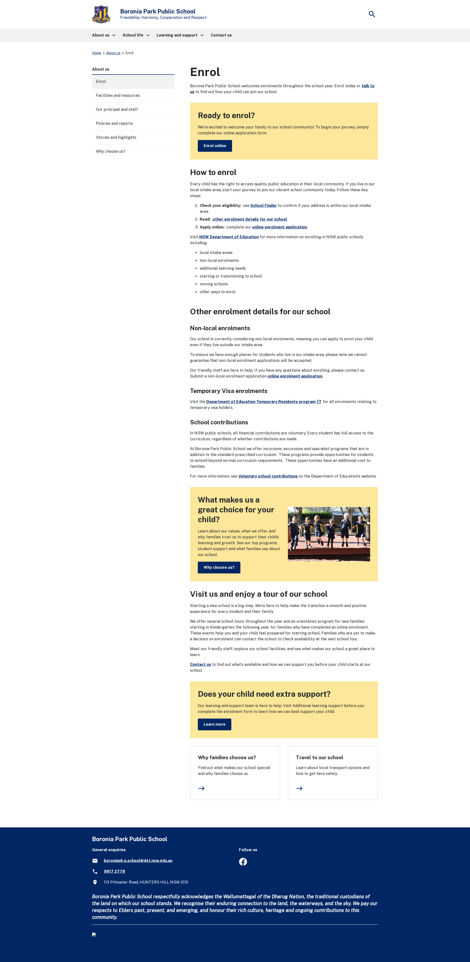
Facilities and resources (118, 95)
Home (96, 53)
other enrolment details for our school (249, 219)
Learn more (214, 724)
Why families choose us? (227, 757)
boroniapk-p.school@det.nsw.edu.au (138, 860)
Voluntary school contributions (268, 476)
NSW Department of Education (229, 237)
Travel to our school (319, 757)
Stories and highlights (116, 137)
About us (113, 53)
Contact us (200, 664)
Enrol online (215, 145)
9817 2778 (114, 871)
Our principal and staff (117, 109)
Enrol (101, 81)
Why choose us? (219, 567)
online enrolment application (279, 227)
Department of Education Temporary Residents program (264, 401)
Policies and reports (114, 123)
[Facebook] (243, 864)
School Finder (263, 205)
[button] (103, 35)
